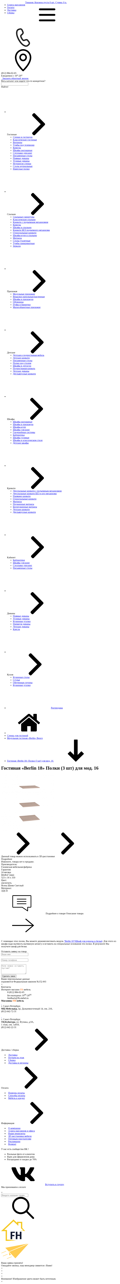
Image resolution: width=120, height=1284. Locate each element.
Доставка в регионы (18, 1063)
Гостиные (12, 134)
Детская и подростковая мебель (28, 355)
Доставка (11, 10)
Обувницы (18, 302)
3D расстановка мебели (20, 1136)
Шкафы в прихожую (23, 299)
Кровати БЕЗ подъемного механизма (31, 230)
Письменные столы (22, 155)
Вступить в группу (54, 1184)
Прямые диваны (21, 158)
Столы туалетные (21, 240)
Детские (11, 352)
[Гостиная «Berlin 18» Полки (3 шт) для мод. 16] (27, 831)
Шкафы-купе (19, 427)
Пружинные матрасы (23, 504)
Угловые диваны (21, 161)
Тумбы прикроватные (24, 243)
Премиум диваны (21, 624)
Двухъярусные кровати (24, 374)
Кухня (10, 674)
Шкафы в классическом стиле (28, 440)
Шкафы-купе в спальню (25, 235)
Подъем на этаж (16, 1057)
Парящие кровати (22, 496)
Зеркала (17, 246)
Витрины (17, 142)
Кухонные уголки (22, 621)
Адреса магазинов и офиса (21, 1131)
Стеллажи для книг (22, 153)
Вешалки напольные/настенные (29, 296)
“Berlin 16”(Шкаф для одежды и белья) (83, 941)
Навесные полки (21, 169)
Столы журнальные (22, 166)
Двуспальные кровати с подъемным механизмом (37, 491)
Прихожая (12, 291)
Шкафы (11, 419)
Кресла (16, 629)
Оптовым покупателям (19, 1139)
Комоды (17, 147)
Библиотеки (19, 560)
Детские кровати (21, 358)
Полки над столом (22, 363)
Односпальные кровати (24, 233)
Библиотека (19, 435)
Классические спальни (24, 219)
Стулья (16, 680)
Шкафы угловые (21, 437)
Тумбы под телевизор (23, 145)
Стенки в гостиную (22, 137)
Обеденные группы (22, 682)
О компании (14, 1128)
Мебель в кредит (16, 1098)
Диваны (11, 613)
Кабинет (11, 557)
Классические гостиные (25, 139)
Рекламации (14, 1141)
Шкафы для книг (21, 429)
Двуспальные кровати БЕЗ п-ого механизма (35, 493)
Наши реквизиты (16, 1133)
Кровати (11, 488)
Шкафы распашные (22, 150)
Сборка (10, 12)
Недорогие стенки (22, 163)
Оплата (10, 7)
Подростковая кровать (24, 368)
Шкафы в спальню (22, 227)
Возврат (12, 1144)
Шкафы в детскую (22, 366)
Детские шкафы (21, 443)
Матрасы (17, 238)
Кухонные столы (21, 677)
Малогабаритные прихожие (27, 307)
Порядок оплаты (16, 1093)
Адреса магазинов (16, 5)
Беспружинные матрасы (25, 507)
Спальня (11, 214)
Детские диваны (21, 371)
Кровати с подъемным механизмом (30, 222)
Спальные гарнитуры (23, 217)
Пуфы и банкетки (22, 304)
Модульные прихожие (24, 294)
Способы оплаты (16, 1095)
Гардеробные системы (24, 432)
